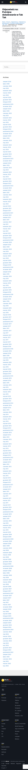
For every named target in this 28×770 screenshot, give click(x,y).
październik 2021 (8, 213)
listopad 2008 (7, 564)
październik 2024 (8, 131)
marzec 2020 (7, 256)
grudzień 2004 (7, 625)
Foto (2, 754)
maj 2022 (6, 197)
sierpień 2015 (7, 380)
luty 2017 (5, 339)
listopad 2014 (7, 401)
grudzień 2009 (7, 534)
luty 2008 (6, 584)
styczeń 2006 (7, 613)
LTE (2, 736)
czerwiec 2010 (7, 521)
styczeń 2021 (7, 233)
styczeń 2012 (7, 478)
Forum (8, 22)
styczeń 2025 (7, 124)
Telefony (17, 700)
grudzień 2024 (7, 127)
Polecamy (3, 700)
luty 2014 (6, 421)
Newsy (3, 694)
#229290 (22, 28)
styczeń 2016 (7, 369)
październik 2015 (8, 376)
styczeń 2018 (7, 315)
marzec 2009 (7, 555)
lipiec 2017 (6, 328)
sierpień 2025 (7, 109)
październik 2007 (8, 593)
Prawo (16, 733)
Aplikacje (3, 752)
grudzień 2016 (7, 344)
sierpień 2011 (7, 489)
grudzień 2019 (7, 262)
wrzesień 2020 (7, 242)
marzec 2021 (7, 228)
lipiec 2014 (6, 410)
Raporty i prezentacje (20, 723)
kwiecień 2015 (7, 389)
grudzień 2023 (7, 154)
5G (2, 733)
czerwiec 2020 (7, 249)
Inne (2, 743)
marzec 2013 (7, 446)
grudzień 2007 (7, 589)
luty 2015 (5, 394)
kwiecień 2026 (7, 90)
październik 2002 (8, 652)
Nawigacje (17, 708)
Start (3, 22)
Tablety (17, 702)
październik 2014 (8, 403)
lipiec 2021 (6, 219)
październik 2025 (8, 104)
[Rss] (2, 689)
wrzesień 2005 (7, 620)
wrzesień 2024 (7, 133)
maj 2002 (6, 661)
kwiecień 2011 (7, 498)
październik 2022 (8, 186)
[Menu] (2, 2)
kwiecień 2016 (7, 362)
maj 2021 (5, 224)
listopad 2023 (7, 156)
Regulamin (18, 763)
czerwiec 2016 (7, 358)
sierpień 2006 (7, 609)
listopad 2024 (7, 129)
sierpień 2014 (7, 407)
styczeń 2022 (7, 206)
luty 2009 (6, 557)
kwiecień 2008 (7, 580)
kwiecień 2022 (7, 199)
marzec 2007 (7, 604)
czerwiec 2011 (7, 493)
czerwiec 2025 (7, 113)
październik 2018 (8, 294)
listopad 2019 (7, 265)
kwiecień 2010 (7, 525)
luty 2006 (6, 611)
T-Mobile (3, 728)
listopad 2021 (7, 210)
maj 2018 (5, 305)
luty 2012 (5, 475)
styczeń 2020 (7, 260)
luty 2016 (6, 367)
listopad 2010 (7, 509)
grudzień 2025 (7, 99)
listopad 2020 (7, 238)
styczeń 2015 (7, 396)
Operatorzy (14, 22)
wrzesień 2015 (7, 378)
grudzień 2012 (7, 453)
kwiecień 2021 (7, 226)
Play (2, 726)
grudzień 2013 (7, 426)
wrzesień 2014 (7, 405)
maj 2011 (5, 496)
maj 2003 (6, 643)
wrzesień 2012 (7, 459)
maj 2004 (6, 634)
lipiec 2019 (6, 274)
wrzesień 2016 (7, 351)
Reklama (17, 739)
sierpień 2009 (7, 543)
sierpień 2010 (7, 516)
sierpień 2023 (7, 163)
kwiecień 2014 (7, 416)
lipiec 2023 (6, 165)
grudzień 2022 (7, 181)
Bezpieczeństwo (5, 747)
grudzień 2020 (7, 235)
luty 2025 (6, 122)
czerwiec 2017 (7, 330)
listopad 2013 (7, 428)
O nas (2, 763)
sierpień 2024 (7, 136)
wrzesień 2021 (7, 215)
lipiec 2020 (6, 247)
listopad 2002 (7, 650)
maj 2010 (6, 523)
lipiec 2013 (6, 437)
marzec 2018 (7, 310)
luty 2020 (6, 258)
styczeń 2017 (7, 342)
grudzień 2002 (7, 647)
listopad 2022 (7, 183)
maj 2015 (5, 387)
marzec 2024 (7, 147)
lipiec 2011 (6, 491)
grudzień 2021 (7, 208)
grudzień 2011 (7, 480)
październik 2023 (8, 158)
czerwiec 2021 (7, 222)
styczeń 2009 (7, 559)
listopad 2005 (7, 616)
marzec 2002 (7, 663)
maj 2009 (6, 550)
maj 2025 (6, 115)
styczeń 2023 (7, 179)
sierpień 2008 (7, 570)
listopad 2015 (7, 373)
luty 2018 (5, 312)
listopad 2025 (7, 102)
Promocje (3, 697)
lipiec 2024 (6, 138)
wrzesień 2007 (7, 595)
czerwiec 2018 (7, 303)
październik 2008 (8, 566)
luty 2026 (6, 95)
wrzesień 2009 (7, 541)
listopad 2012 (7, 455)
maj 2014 (6, 414)
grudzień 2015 (7, 371)
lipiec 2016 (6, 355)
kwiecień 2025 (7, 118)
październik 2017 (8, 321)
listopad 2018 (7, 292)
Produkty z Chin (19, 715)
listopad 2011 (7, 482)
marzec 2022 (7, 201)
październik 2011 (8, 484)
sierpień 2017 (7, 326)
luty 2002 (6, 666)
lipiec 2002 (6, 657)
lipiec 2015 (6, 382)
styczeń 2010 (7, 532)
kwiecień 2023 (7, 172)
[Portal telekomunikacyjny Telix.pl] (14, 2)
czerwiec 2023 (7, 167)
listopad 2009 (7, 536)
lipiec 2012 (6, 464)
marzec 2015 (7, 392)
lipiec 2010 (6, 518)
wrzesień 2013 (7, 432)
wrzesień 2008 (7, 568)
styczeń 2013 (7, 450)
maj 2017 (5, 333)
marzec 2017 (7, 337)
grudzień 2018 (7, 290)
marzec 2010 (7, 527)
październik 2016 (8, 349)
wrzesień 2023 (7, 161)
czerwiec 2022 (7, 195)
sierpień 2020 (7, 244)
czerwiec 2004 (7, 632)
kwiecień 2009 (7, 552)
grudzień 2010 (7, 507)
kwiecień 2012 (7, 471)
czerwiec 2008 (7, 575)
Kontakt (7, 763)
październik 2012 (8, 457)
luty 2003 (6, 645)
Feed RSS (3, 765)
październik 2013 (8, 430)
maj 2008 (6, 577)
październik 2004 (8, 629)
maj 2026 (6, 88)
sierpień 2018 (7, 299)
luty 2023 (6, 176)
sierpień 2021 (7, 217)
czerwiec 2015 (7, 385)
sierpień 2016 (7, 353)
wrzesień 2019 (7, 269)
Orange (3, 723)
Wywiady (17, 731)
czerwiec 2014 (7, 412)
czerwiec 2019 (7, 276)
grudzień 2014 (7, 398)
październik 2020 (8, 240)
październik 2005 (8, 618)
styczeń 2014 (7, 423)
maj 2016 (6, 360)
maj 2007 (6, 602)
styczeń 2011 (7, 505)
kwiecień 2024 (7, 145)
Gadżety (17, 713)
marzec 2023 (7, 174)
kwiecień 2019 (7, 281)
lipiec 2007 (6, 600)
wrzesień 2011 (7, 487)
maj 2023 (6, 170)
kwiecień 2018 (7, 308)
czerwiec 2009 (7, 548)
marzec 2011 (6, 500)
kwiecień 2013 (7, 444)
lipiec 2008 (6, 573)
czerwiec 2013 (7, 439)
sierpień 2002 (7, 654)
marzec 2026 (7, 93)
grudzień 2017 (7, 317)
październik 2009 (8, 539)
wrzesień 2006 (7, 607)
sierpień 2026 (7, 81)
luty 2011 (5, 503)
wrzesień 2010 (7, 514)
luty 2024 (6, 149)
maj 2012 (5, 469)
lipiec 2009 (6, 546)
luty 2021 (5, 231)
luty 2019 (6, 285)
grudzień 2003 (7, 638)
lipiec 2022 (6, 192)
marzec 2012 (7, 473)
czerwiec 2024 (7, 140)
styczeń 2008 (7, 586)
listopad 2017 (7, 319)
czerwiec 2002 (7, 659)
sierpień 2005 (7, 623)
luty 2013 (6, 448)
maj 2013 (6, 441)
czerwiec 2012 (7, 466)
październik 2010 (8, 512)
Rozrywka (3, 749)
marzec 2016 (7, 364)
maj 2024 (6, 142)
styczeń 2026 (7, 97)
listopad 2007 (7, 591)
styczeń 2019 (7, 287)
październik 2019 (8, 267)
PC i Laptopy (18, 710)
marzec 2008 (7, 582)
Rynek (17, 720)
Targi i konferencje (19, 728)
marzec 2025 (7, 120)
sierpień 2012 (7, 462)
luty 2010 (6, 530)
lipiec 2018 (6, 301)
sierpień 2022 (7, 190)
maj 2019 (6, 278)
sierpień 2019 (7, 272)
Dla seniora (17, 705)
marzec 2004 (7, 636)
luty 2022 (6, 204)
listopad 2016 (7, 346)
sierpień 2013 (7, 435)
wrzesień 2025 (7, 106)
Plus (2, 731)
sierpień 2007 (7, 598)
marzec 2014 (7, 419)
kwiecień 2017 (7, 335)
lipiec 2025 (6, 111)
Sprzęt (17, 694)
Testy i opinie (18, 697)
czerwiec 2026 (7, 86)
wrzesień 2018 (7, 296)
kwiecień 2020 (7, 253)
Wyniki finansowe (19, 726)
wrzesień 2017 (7, 324)
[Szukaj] (25, 2)
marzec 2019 (7, 283)
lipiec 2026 (6, 84)
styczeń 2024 (7, 152)
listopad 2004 (7, 627)
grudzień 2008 (7, 561)
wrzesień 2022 (7, 188)
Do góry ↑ (4, 768)
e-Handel (17, 736)
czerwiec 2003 (7, 641)
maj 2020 (6, 251)
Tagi (24, 763)
